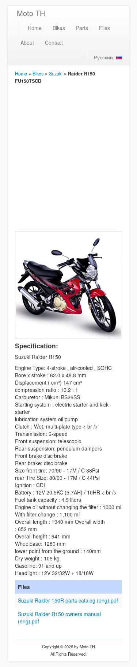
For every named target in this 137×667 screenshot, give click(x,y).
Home (35, 28)
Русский (103, 57)
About (27, 42)
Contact (54, 42)
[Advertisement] (68, 157)
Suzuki (55, 73)
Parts (82, 28)
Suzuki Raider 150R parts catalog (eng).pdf (68, 600)
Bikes (59, 28)
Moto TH (31, 13)
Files (104, 28)
